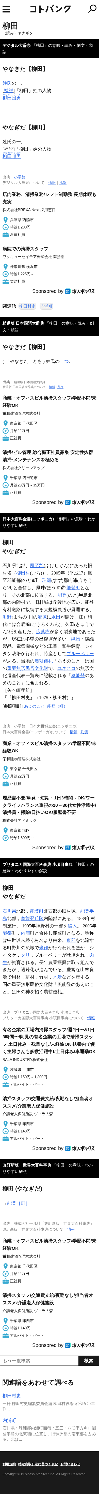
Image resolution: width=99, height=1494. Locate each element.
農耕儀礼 (44, 661)
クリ (25, 955)
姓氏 (7, 83)
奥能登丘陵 (32, 918)
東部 (71, 940)
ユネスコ (66, 668)
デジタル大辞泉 (17, 45)
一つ (64, 361)
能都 (7, 933)
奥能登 (78, 675)
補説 (8, 90)
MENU (6, 9)
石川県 (9, 911)
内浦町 (46, 306)
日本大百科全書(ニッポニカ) (28, 519)
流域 (42, 617)
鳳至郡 (37, 565)
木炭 (57, 977)
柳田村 (23, 573)
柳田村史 (27, 306)
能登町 (73, 587)
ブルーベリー (80, 653)
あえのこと (34, 706)
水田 (55, 617)
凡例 (63, 182)
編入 (72, 925)
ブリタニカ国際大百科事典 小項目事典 (38, 864)
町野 (7, 617)
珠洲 (46, 580)
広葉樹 (43, 631)
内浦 (25, 933)
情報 (52, 182)
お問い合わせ (70, 1464)
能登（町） (57, 706)
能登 (62, 595)
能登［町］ (18, 1203)
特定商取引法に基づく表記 (38, 1464)
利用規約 (9, 1464)
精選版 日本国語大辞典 (23, 323)
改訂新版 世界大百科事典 (27, 1165)
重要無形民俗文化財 (27, 668)
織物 (75, 638)
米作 (43, 947)
